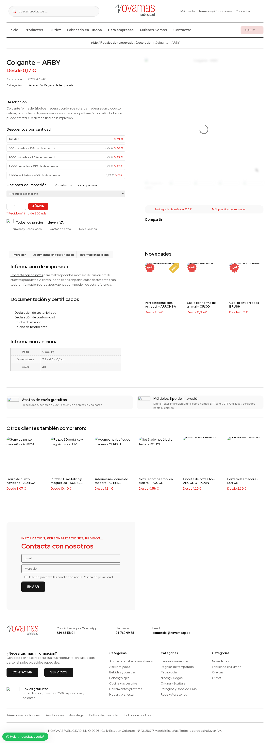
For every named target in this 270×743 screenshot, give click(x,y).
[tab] (19, 254)
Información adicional (94, 254)
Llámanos (122, 628)
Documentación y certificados (53, 254)
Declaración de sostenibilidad (34, 313)
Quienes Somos (153, 30)
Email (156, 628)
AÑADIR (38, 206)
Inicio (14, 30)
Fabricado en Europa (84, 30)
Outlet (55, 30)
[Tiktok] (261, 11)
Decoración (144, 43)
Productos (34, 30)
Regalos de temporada (116, 43)
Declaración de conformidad (34, 317)
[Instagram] (255, 11)
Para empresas (121, 30)
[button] (169, 220)
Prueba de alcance (27, 322)
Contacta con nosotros (26, 275)
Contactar (182, 30)
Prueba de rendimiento (30, 327)
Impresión (19, 254)
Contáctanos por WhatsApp (77, 628)
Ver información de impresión (75, 185)
